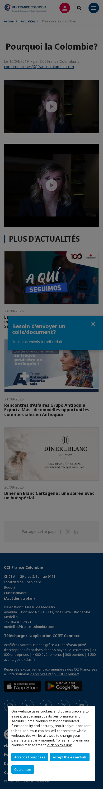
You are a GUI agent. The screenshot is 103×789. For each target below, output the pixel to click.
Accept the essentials (70, 757)
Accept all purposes (29, 757)
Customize (22, 769)
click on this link (59, 745)
